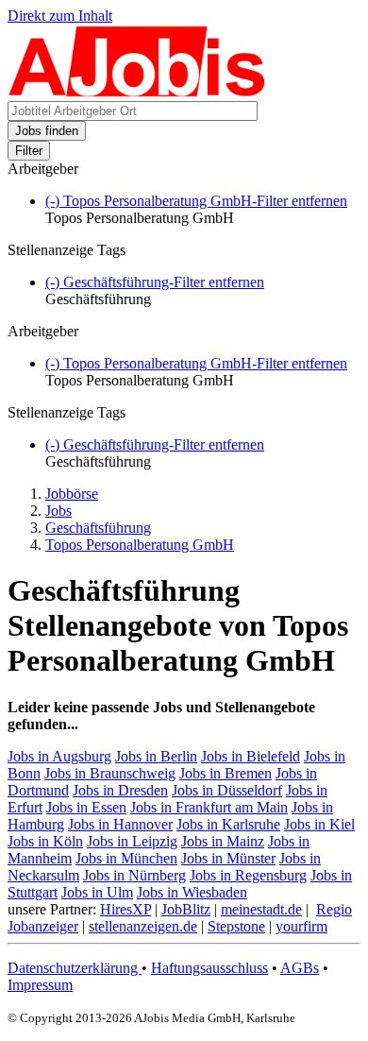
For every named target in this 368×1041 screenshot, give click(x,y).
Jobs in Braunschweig (110, 773)
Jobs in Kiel (319, 824)
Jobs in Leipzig (132, 841)
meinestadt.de (261, 909)
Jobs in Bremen (225, 773)
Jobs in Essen (86, 807)
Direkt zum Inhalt (60, 16)
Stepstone (236, 926)
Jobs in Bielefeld (250, 756)
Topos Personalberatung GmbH (139, 545)
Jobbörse (71, 494)
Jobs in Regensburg (248, 875)
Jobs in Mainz (222, 841)
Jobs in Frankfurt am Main (209, 807)
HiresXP (125, 909)
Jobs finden (46, 131)
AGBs (299, 968)
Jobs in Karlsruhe (228, 824)
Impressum (40, 985)
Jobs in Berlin (156, 756)
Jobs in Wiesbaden (192, 892)
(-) (196, 201)
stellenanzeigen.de (143, 926)
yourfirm (301, 926)
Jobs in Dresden (120, 790)
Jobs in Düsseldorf (227, 790)
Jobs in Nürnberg (134, 875)
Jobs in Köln (45, 841)
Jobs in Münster (228, 858)
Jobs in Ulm (97, 892)
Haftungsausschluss (209, 968)
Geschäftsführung (98, 528)
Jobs (58, 511)
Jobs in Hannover (120, 824)
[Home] (137, 92)
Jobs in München (126, 858)
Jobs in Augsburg (59, 756)
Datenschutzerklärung (75, 968)
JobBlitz (185, 909)
